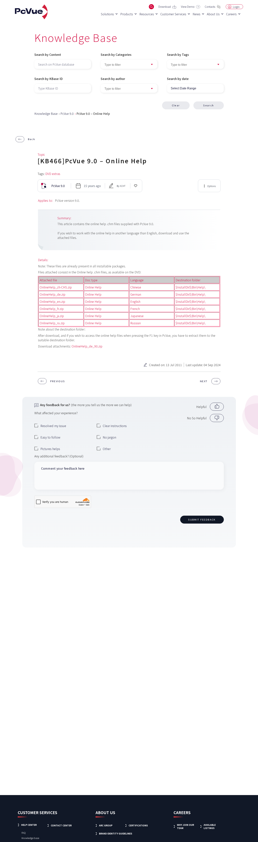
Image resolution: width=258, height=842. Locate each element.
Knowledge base (30, 838)
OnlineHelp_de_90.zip (87, 346)
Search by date (178, 78)
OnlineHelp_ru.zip (52, 323)
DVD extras (52, 173)
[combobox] (195, 64)
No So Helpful (197, 418)
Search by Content (47, 54)
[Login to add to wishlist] (135, 185)
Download (164, 6)
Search (208, 105)
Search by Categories (116, 54)
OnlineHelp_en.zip (52, 301)
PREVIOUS (57, 381)
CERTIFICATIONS (138, 825)
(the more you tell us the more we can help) (86, 405)
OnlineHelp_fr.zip (52, 308)
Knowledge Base (46, 113)
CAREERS (182, 812)
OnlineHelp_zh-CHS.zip (56, 287)
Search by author (113, 78)
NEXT (203, 381)
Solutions (107, 14)
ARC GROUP (105, 825)
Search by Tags (178, 54)
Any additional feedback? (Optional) (58, 456)
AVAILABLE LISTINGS (210, 826)
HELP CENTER (29, 824)
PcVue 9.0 (67, 113)
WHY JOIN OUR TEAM (185, 826)
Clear (176, 105)
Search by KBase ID (48, 78)
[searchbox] (195, 65)
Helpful (201, 406)
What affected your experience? (56, 413)
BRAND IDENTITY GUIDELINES (115, 833)
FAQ (24, 832)
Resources (146, 14)
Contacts (210, 6)
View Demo (188, 6)
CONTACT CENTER (61, 825)
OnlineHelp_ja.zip (52, 316)
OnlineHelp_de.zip (52, 294)
